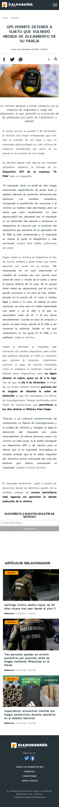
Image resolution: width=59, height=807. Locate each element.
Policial (15, 18)
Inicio (5, 18)
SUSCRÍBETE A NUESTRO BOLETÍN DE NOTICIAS (29, 515)
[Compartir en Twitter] (12, 61)
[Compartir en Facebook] (4, 61)
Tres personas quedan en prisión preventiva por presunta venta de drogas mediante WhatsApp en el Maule (26, 659)
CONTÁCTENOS (29, 776)
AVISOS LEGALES (29, 780)
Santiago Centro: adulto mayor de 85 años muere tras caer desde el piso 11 (30, 607)
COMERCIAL (29, 771)
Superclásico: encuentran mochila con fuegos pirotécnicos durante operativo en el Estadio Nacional (30, 714)
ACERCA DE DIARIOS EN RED (29, 766)
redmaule (9, 613)
